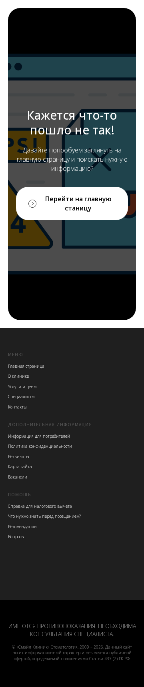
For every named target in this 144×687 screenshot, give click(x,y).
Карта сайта (20, 466)
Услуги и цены (22, 386)
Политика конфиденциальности (40, 446)
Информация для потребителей (39, 436)
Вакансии (17, 477)
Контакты (17, 407)
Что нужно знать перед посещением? (44, 516)
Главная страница (26, 366)
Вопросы (16, 536)
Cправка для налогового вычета (40, 506)
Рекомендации (22, 526)
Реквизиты (18, 456)
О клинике (18, 376)
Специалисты (21, 396)
